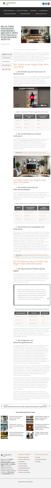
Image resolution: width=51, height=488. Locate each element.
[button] (3, 69)
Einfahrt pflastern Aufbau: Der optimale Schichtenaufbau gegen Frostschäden (42, 418)
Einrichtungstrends (8, 10)
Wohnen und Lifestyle (41, 13)
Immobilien (33, 10)
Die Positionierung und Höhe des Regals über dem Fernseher (6, 65)
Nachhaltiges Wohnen (10, 13)
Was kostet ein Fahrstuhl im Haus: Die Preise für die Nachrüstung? (16, 418)
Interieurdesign (43, 10)
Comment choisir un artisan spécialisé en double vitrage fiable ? (41, 434)
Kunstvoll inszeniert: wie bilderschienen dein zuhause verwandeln (34, 152)
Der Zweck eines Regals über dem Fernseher (6, 58)
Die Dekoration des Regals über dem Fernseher (6, 61)
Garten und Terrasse (22, 10)
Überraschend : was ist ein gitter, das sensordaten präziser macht (16, 426)
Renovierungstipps (25, 13)
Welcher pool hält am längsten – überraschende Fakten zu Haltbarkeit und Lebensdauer (16, 434)
